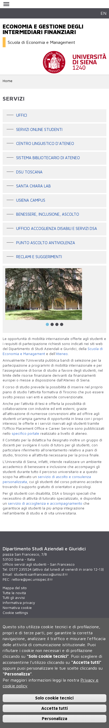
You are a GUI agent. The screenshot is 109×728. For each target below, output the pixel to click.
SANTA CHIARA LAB (33, 186)
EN (103, 13)
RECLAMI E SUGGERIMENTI (39, 257)
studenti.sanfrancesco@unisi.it (39, 574)
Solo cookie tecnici (54, 698)
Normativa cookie (17, 608)
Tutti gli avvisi (14, 597)
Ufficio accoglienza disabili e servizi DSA (56, 228)
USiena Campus (30, 200)
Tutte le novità (14, 593)
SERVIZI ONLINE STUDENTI (39, 129)
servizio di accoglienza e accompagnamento (45, 503)
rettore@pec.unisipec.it (30, 579)
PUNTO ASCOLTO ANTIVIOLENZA (45, 242)
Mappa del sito (15, 588)
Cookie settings (15, 613)
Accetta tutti (54, 708)
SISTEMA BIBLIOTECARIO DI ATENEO (48, 157)
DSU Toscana (29, 172)
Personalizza (54, 718)
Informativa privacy (19, 603)
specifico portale (25, 433)
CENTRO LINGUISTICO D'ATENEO (45, 143)
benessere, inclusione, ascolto (47, 214)
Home (7, 81)
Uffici (21, 115)
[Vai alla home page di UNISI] (74, 71)
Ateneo (62, 354)
